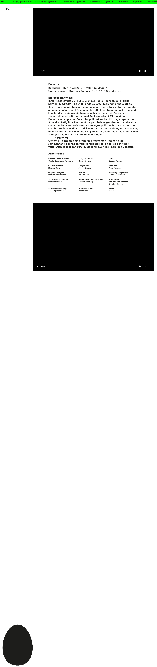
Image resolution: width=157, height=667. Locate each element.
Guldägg (99, 88)
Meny (9, 9)
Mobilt (64, 88)
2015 (79, 88)
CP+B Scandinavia (110, 91)
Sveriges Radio (78, 91)
